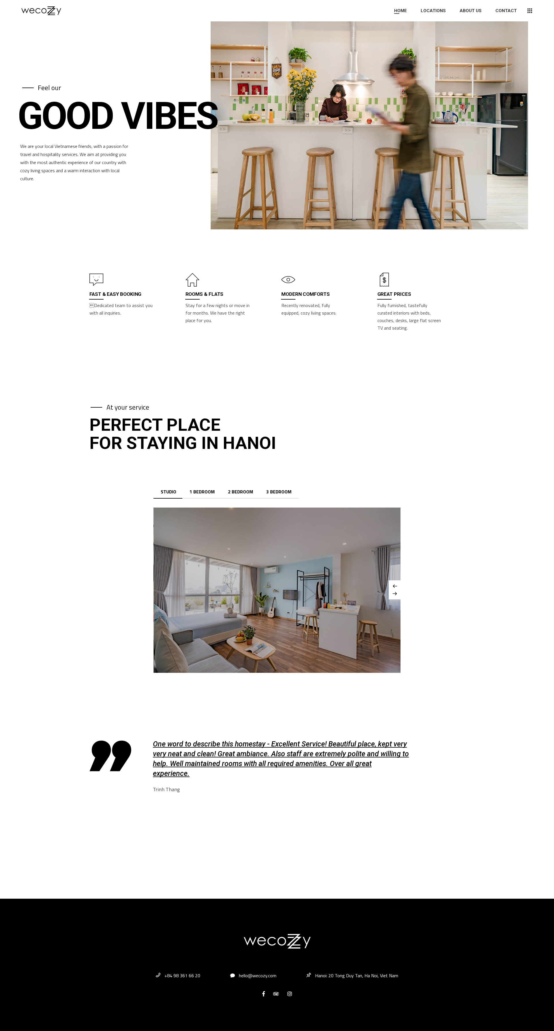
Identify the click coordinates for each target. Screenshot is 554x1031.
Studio (168, 491)
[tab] (169, 492)
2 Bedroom (240, 491)
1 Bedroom (202, 491)
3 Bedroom (278, 491)
